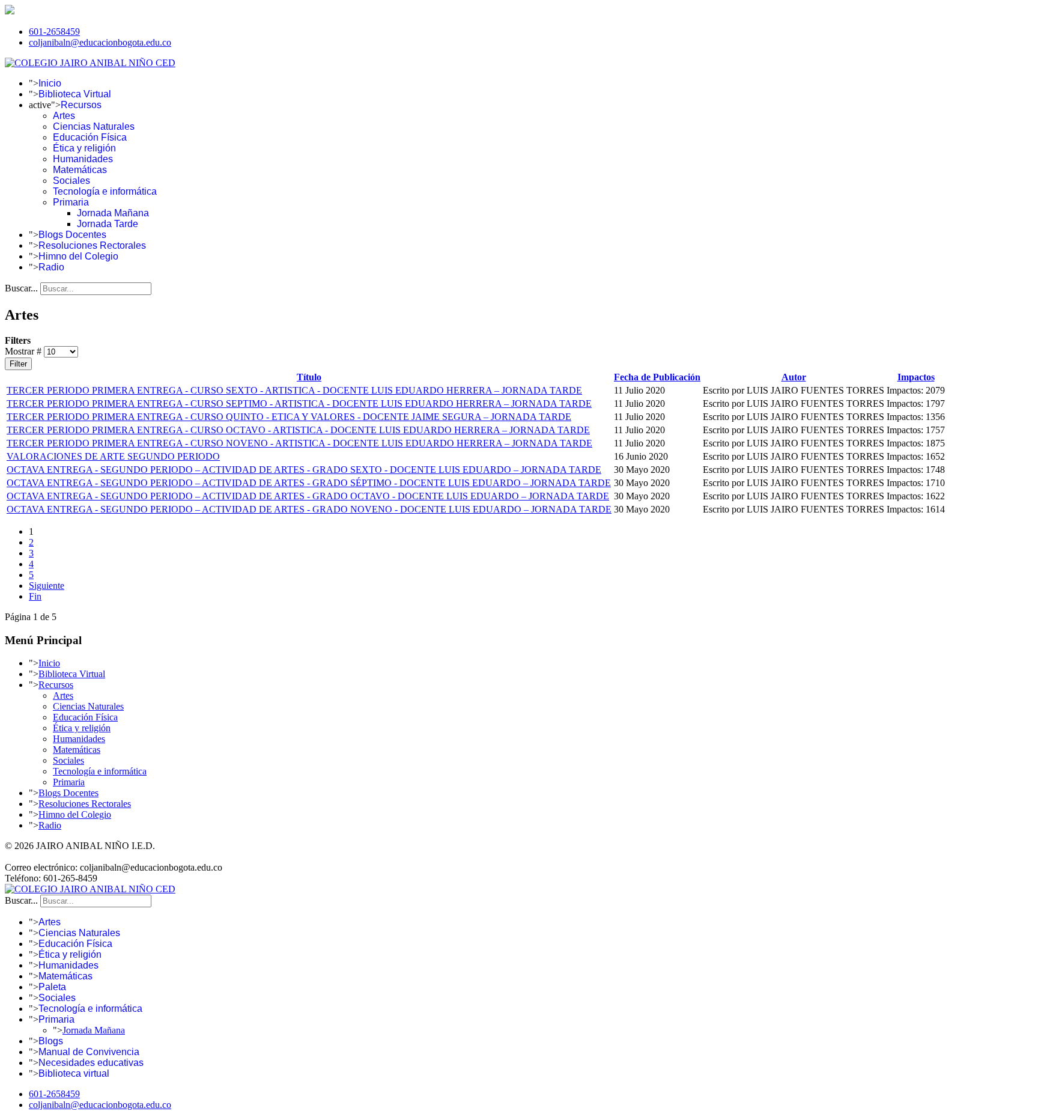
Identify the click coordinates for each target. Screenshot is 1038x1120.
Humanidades (83, 159)
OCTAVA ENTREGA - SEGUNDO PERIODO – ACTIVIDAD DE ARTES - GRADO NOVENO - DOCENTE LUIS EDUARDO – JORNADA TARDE (309, 509)
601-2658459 (54, 31)
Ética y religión (84, 148)
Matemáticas (80, 170)
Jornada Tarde (107, 224)
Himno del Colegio (78, 256)
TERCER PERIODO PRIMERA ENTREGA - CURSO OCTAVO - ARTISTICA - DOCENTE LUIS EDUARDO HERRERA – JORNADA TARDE (298, 430)
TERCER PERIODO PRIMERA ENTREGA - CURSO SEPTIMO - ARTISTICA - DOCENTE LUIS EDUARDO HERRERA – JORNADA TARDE (299, 403)
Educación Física (90, 137)
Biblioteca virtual (73, 1073)
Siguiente (46, 585)
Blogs (50, 1041)
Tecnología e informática (105, 191)
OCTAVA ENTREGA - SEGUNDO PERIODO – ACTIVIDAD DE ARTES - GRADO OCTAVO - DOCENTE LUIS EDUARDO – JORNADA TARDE (308, 496)
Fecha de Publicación (657, 377)
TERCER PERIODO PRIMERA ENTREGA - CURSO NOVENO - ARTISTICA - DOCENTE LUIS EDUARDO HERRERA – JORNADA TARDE (299, 443)
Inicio (49, 83)
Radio (51, 267)
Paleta (52, 987)
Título (309, 377)
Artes (64, 116)
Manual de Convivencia (88, 1052)
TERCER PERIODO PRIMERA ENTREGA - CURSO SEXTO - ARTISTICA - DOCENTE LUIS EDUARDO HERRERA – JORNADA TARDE (294, 390)
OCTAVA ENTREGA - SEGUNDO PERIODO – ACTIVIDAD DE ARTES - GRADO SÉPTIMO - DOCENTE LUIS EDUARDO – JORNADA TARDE (309, 483)
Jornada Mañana (113, 213)
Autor (794, 377)
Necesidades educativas (91, 1063)
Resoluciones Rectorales (92, 245)
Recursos (81, 105)
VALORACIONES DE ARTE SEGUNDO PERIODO (113, 456)
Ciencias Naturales (94, 126)
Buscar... (21, 288)
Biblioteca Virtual (74, 94)
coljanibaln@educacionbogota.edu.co (100, 42)
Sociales (71, 180)
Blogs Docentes (72, 235)
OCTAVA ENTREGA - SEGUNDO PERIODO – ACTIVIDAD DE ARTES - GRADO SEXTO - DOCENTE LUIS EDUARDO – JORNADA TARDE (304, 469)
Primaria (71, 202)
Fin (35, 596)
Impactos (916, 377)
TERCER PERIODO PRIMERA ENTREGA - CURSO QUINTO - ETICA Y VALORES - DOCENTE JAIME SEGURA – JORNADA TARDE (289, 417)
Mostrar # (24, 351)
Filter (18, 363)
